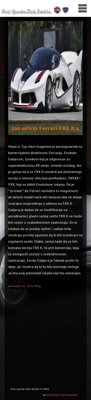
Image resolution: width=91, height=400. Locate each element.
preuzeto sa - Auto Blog (24, 286)
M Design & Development (62, 395)
